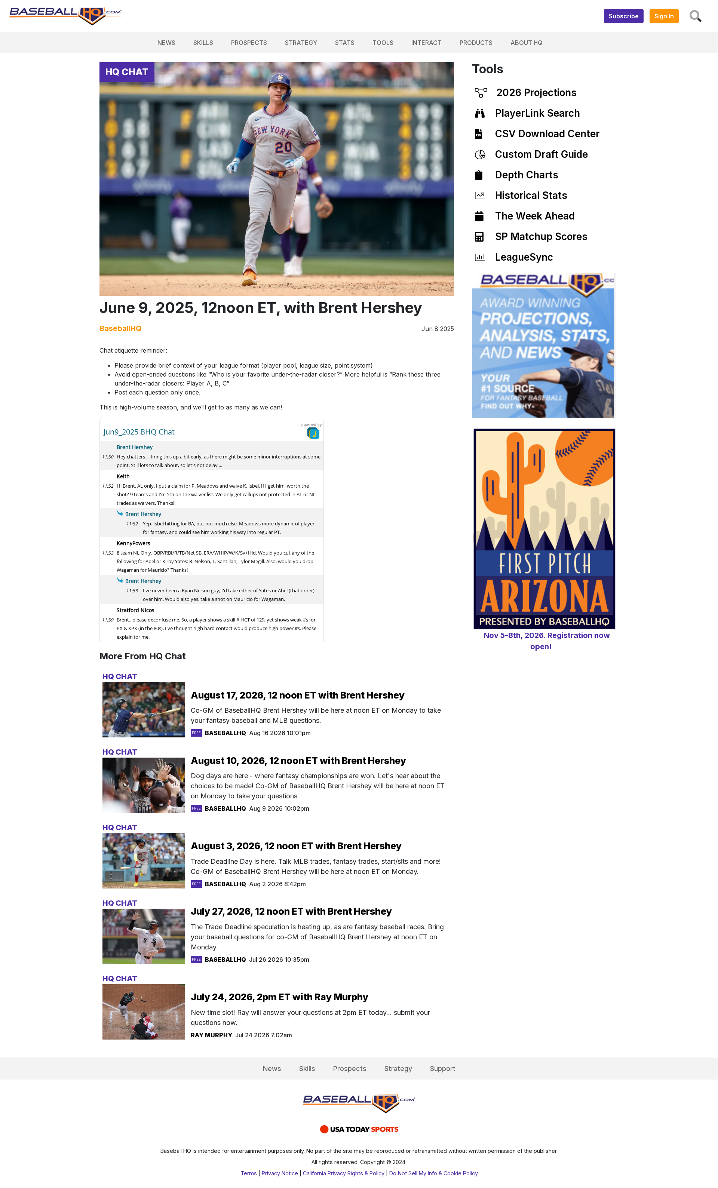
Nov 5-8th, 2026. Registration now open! (547, 641)
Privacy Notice (280, 1173)
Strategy (301, 42)
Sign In (664, 16)
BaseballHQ (120, 328)
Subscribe (624, 16)
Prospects (249, 42)
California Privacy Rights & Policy (343, 1173)
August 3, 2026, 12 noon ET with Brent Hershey (296, 845)
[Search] (695, 16)
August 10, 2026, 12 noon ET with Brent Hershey (298, 760)
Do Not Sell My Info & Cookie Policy (433, 1173)
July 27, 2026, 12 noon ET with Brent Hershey (291, 911)
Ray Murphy (211, 1035)
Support (442, 1068)
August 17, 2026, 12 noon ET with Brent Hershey (298, 695)
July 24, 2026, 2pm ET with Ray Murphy (279, 997)
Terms (248, 1173)
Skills (203, 42)
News (166, 42)
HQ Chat (126, 71)
